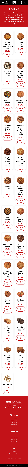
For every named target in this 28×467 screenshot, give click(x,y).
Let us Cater (14, 441)
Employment (14, 424)
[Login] (21, 2)
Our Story (14, 418)
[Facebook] (8, 407)
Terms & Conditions (14, 453)
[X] (11, 407)
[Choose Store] (6, 2)
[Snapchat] (13, 407)
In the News (14, 420)
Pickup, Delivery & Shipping (14, 458)
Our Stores (14, 439)
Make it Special (14, 437)
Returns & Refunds (14, 456)
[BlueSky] (18, 407)
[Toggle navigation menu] (3, 2)
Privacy (14, 451)
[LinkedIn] (20, 407)
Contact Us (14, 422)
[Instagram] (6, 407)
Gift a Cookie (14, 435)
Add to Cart (8, 55)
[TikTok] (15, 407)
